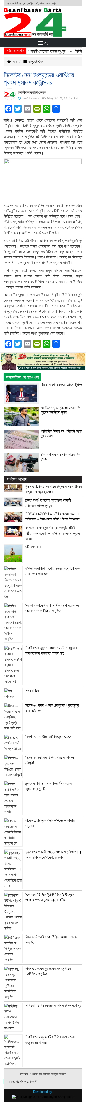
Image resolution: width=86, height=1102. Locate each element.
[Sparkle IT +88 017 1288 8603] (43, 1096)
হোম (14, 61)
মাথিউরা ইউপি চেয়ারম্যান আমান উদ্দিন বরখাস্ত (53, 1005)
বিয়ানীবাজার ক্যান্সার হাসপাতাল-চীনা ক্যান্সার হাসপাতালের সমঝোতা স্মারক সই (51, 650)
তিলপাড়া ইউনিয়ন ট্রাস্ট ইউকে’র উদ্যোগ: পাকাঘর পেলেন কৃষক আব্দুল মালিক (50, 897)
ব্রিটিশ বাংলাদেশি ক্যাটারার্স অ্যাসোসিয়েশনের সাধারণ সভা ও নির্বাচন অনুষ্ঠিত (52, 608)
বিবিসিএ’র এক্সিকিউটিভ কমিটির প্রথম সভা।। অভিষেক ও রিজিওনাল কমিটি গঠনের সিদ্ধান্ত (52, 516)
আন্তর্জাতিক (35, 61)
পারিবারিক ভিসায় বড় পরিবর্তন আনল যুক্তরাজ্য (61, 433)
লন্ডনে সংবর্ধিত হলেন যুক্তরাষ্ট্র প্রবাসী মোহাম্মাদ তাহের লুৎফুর (48, 502)
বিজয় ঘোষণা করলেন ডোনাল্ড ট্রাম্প (61, 384)
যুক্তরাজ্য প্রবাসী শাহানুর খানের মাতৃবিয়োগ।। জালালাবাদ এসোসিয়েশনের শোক (53, 854)
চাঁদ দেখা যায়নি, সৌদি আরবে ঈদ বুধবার (60, 456)
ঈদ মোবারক (32, 690)
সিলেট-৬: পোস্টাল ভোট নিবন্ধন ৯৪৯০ (48, 736)
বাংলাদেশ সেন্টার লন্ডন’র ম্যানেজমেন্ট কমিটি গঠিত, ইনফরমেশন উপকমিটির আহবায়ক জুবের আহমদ (52, 533)
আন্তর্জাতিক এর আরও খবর (22, 377)
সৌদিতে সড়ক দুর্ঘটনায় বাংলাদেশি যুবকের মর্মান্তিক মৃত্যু (60, 410)
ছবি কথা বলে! (33, 547)
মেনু (45, 42)
